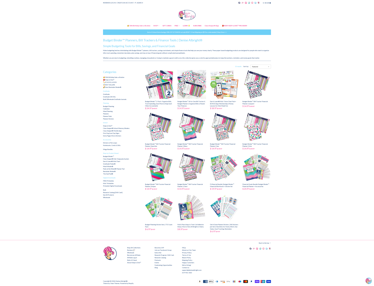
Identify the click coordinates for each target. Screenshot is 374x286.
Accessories (107, 140)
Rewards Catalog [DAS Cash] (112, 192)
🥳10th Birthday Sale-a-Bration (113, 77)
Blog (156, 267)
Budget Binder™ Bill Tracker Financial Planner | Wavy (190, 145)
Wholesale (106, 197)
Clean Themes (115, 283)
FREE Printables (108, 181)
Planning (106, 103)
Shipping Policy (187, 260)
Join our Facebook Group (163, 250)
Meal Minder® (108, 166)
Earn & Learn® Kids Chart (111, 161)
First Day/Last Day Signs (111, 133)
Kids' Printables (108, 183)
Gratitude (106, 91)
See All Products (108, 195)
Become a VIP (159, 248)
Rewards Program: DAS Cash (164, 255)
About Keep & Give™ (134, 262)
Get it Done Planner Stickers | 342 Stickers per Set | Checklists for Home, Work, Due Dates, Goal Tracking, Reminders (224, 227)
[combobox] (142, 3)
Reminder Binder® (109, 171)
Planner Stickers (108, 119)
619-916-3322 (187, 273)
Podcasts (158, 260)
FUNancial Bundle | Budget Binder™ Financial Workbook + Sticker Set (222, 185)
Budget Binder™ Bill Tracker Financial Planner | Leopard (255, 102)
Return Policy (186, 257)
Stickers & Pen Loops (110, 143)
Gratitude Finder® (109, 164)
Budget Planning (108, 106)
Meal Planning (108, 111)
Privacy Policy (187, 253)
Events (157, 262)
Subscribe (158, 253)
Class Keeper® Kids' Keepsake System (116, 159)
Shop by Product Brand (111, 153)
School (105, 122)
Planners (106, 114)
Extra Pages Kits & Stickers (112, 136)
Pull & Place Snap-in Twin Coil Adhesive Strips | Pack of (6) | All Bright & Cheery (190, 226)
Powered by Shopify (127, 283)
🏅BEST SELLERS (109, 85)
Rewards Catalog (160, 257)
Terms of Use (186, 255)
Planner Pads (107, 116)
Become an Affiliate (133, 255)
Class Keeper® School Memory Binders (116, 128)
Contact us (185, 267)
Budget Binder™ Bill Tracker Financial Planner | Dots (255, 145)
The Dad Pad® (108, 174)
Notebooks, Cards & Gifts (111, 145)
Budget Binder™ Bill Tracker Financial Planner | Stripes (157, 185)
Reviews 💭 (131, 250)
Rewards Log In (109, 3)
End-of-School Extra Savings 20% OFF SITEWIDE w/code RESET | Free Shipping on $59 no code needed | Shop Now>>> (187, 32)
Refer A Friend (132, 260)
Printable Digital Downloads (112, 186)
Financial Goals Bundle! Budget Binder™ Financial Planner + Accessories (255, 185)
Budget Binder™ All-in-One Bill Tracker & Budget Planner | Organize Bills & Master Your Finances (191, 103)
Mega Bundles (108, 149)
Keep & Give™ (107, 126)
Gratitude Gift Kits (109, 97)
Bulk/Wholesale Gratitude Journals (114, 99)
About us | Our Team (189, 250)
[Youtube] (252, 2)
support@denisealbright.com (192, 270)
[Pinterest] (246, 2)
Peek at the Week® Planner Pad (113, 169)
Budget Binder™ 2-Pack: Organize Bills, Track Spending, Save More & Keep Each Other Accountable (158, 103)
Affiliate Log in (132, 257)
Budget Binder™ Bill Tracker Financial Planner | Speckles (157, 145)
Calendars (106, 109)
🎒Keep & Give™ (108, 80)
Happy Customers (188, 262)
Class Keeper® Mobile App (112, 131)
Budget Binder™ (108, 156)
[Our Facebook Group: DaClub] (243, 2)
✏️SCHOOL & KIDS (110, 82)
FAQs (184, 248)
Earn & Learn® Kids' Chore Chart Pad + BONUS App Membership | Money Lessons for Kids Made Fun (223, 103)
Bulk (104, 190)
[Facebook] (239, 2)
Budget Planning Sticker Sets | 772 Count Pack (158, 226)
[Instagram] (249, 2)
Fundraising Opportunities (163, 265)
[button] (369, 281)
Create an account (125, 3)
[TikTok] (255, 2)
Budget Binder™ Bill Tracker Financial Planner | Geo (222, 145)
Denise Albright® (121, 281)
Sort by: (246, 66)
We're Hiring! (186, 265)
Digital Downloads (109, 178)
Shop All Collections (133, 248)
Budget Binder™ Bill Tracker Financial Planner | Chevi (190, 185)
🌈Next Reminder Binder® (112, 87)
